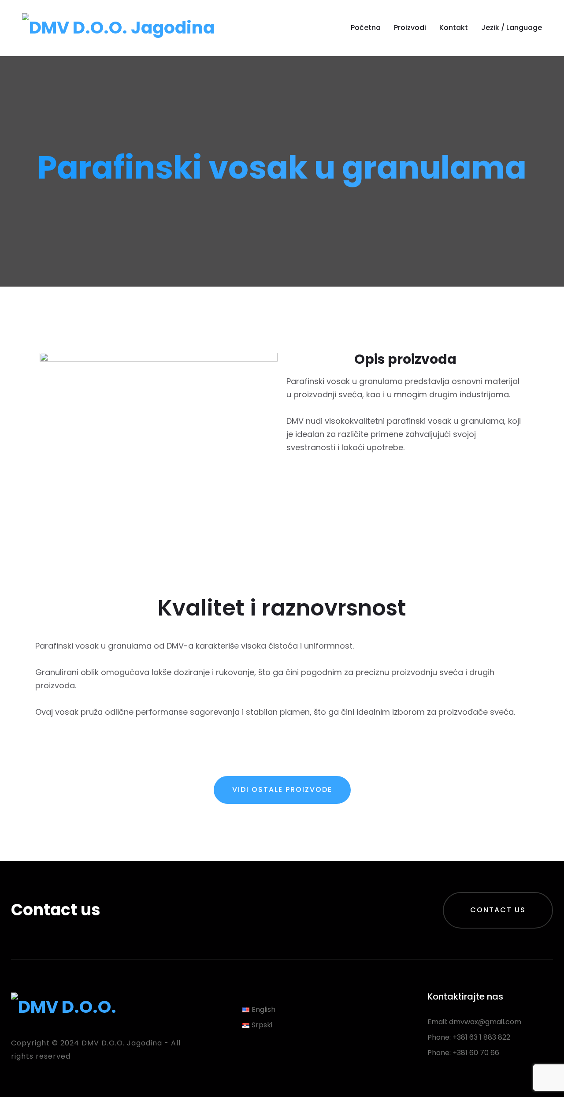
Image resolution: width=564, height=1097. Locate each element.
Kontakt (453, 27)
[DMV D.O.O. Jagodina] (118, 27)
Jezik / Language (511, 27)
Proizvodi (410, 27)
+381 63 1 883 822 (481, 1037)
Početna (366, 27)
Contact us (498, 910)
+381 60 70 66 (476, 1053)
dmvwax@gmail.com (485, 1022)
